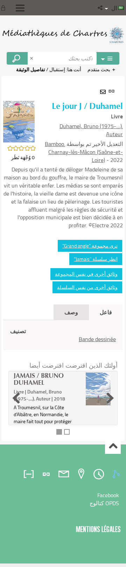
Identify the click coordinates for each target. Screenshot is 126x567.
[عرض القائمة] (20, 8)
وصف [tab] (71, 312)
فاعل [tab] (106, 312)
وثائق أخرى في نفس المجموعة (86, 274)
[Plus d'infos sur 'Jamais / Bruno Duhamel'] (98, 389)
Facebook (108, 495)
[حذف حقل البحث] (32, 58)
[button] (100, 7)
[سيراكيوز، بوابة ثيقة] (63, 35)
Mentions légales (98, 529)
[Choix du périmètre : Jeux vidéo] (107, 58)
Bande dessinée (97, 339)
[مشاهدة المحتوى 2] (67, 432)
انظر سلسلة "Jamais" (96, 259)
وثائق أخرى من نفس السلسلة (87, 287)
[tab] (117, 474)
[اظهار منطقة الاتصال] (4, 7)
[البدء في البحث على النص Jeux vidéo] (17, 58)
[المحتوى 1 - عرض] (59, 432)
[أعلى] (113, 446)
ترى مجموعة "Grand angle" (90, 245)
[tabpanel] (63, 258)
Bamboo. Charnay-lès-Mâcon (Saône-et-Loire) (84, 152)
